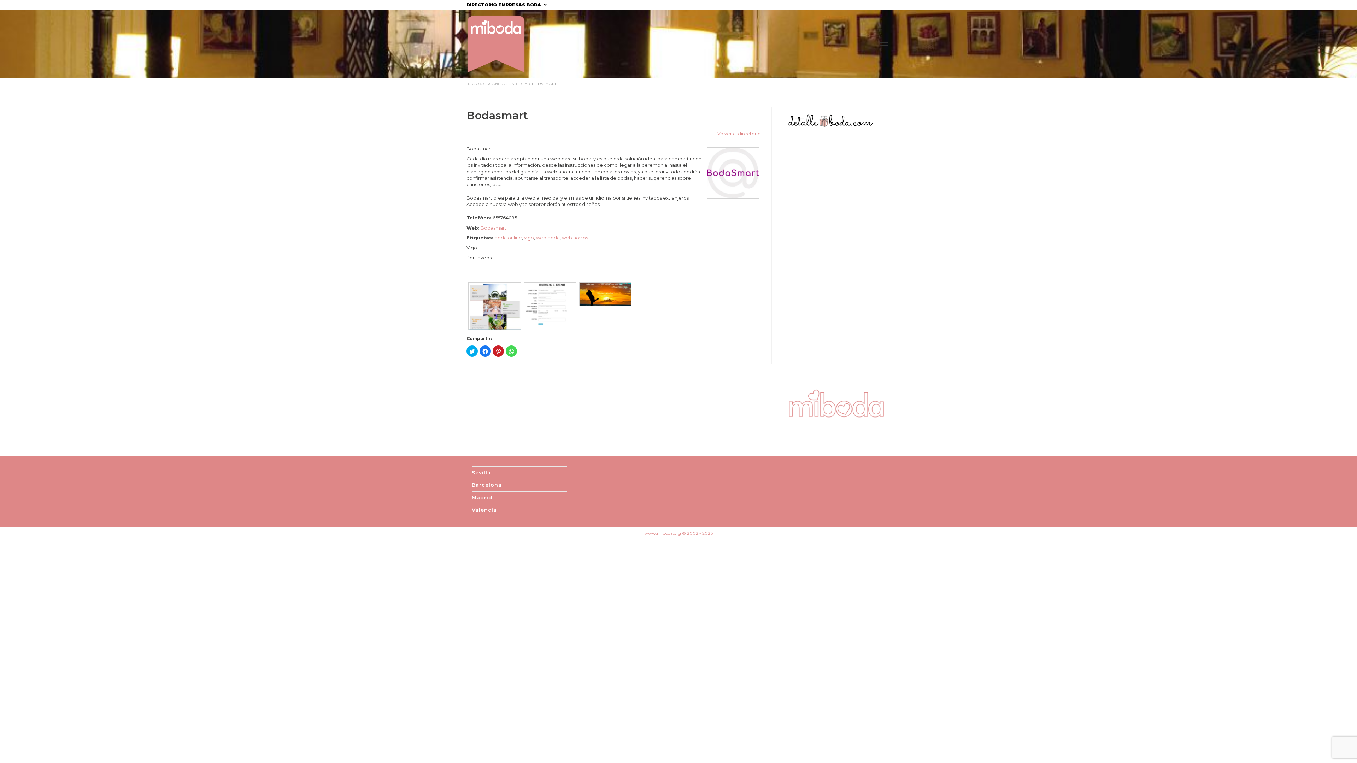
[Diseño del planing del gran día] (494, 285)
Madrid (482, 498)
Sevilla (481, 472)
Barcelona (487, 485)
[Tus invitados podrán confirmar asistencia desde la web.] (550, 285)
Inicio (472, 84)
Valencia (484, 510)
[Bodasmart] (733, 172)
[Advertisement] (836, 258)
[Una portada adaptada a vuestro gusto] (605, 285)
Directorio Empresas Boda (504, 4)
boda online (508, 238)
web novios (575, 238)
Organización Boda (505, 84)
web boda (548, 238)
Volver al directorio (739, 133)
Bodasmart (493, 228)
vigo (529, 238)
